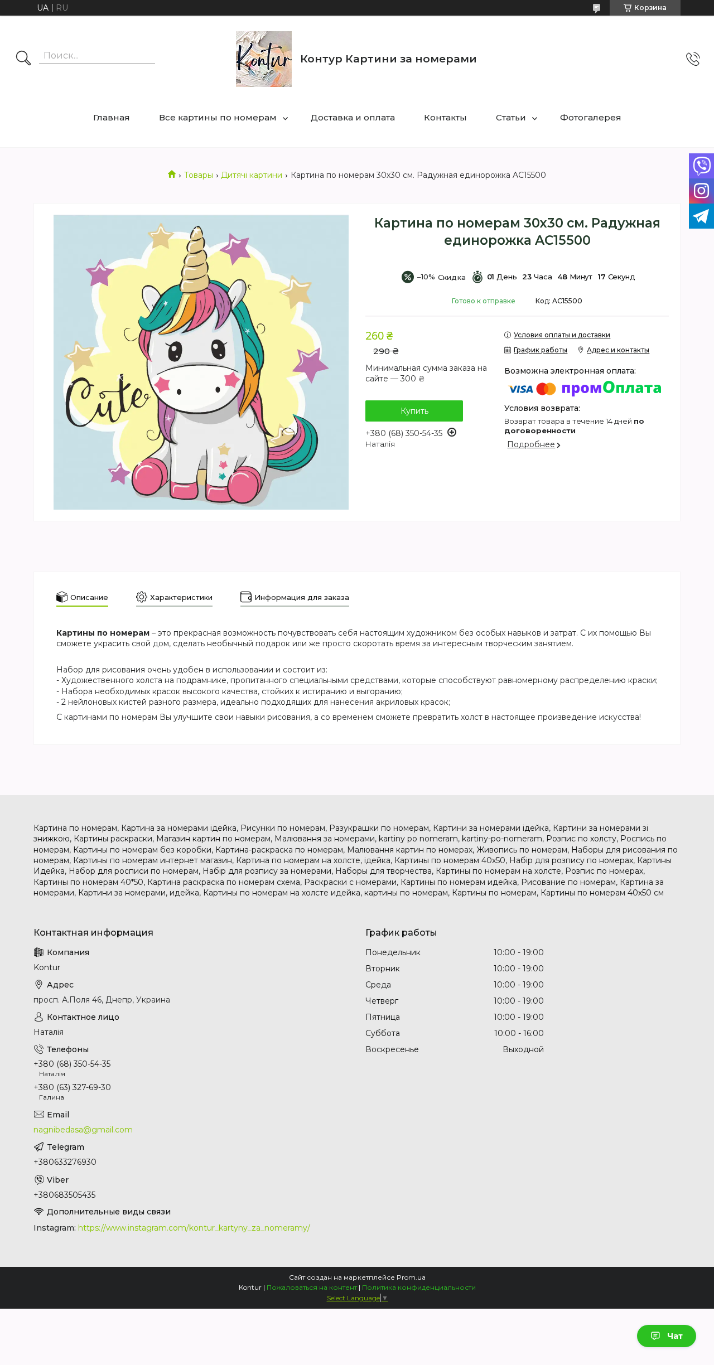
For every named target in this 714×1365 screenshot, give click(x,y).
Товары (198, 175)
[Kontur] (264, 59)
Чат (675, 1336)
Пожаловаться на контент (312, 1287)
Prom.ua (411, 1277)
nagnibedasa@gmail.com (83, 1130)
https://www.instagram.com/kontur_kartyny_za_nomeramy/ (194, 1228)
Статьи (511, 117)
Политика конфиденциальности (419, 1287)
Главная (111, 117)
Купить (414, 411)
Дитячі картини (251, 175)
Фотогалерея (590, 117)
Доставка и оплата (353, 117)
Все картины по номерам (218, 117)
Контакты (445, 117)
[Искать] (23, 59)
